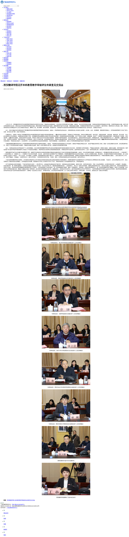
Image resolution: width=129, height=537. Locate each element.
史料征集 (9, 68)
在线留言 (6, 76)
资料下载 (9, 34)
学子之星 (9, 54)
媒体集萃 (9, 18)
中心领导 (9, 12)
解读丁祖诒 (10, 43)
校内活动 (9, 46)
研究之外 (9, 35)
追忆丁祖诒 (10, 42)
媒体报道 (9, 50)
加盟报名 (6, 75)
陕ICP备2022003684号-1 (18, 504)
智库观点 (9, 31)
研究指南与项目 (11, 13)
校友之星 (9, 53)
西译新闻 (9, 21)
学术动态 (6, 29)
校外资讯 (9, 26)
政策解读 (9, 62)
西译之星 (6, 51)
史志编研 (9, 67)
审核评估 (9, 27)
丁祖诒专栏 (7, 37)
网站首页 (3, 81)
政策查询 (9, 64)
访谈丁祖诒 (10, 40)
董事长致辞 (10, 9)
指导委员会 (10, 15)
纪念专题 (6, 73)
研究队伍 (9, 16)
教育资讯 (9, 32)
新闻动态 (6, 20)
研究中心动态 (10, 23)
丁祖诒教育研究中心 (12, 507)
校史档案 (6, 65)
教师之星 (9, 56)
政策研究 (6, 61)
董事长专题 (7, 45)
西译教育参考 (10, 24)
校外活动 (9, 48)
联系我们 (6, 78)
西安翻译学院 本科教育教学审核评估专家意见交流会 (21, 500)
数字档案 (9, 70)
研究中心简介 (10, 10)
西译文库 (9, 72)
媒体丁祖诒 (10, 38)
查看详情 (22, 81)
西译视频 (6, 59)
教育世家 (6, 57)
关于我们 (6, 7)
